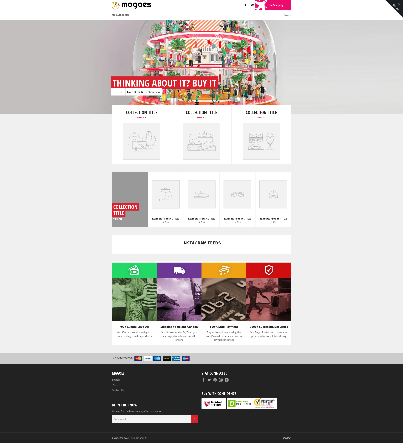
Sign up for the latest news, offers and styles (137, 411)
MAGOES (123, 438)
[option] (201, 67)
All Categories (120, 15)
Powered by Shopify (137, 438)
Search (116, 379)
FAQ (114, 385)
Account (287, 15)
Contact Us (118, 390)
